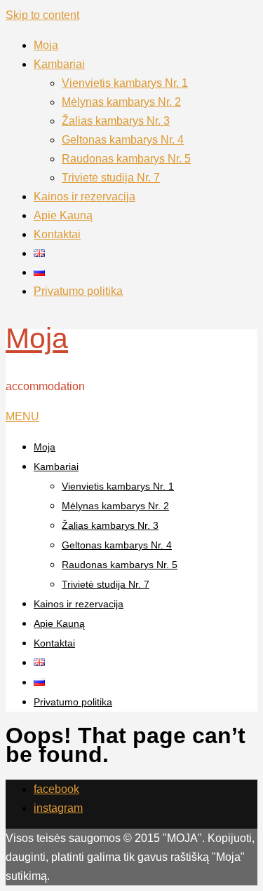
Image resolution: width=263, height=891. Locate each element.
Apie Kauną (63, 215)
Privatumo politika (78, 291)
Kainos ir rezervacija (84, 196)
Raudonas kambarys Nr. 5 (126, 159)
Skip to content (42, 15)
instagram (58, 808)
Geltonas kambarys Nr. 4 (123, 140)
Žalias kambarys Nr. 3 (116, 121)
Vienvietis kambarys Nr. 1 (125, 83)
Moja (46, 45)
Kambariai (59, 64)
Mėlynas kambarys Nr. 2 (121, 102)
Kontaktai (57, 234)
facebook (56, 789)
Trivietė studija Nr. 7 (111, 178)
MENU (22, 416)
